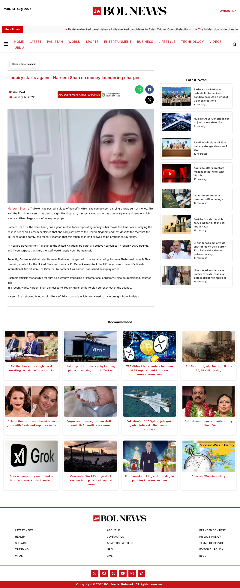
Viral (19, 555)
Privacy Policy (210, 536)
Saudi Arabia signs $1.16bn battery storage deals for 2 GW (210, 146)
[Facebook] (104, 573)
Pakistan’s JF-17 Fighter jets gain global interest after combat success (150, 425)
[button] (139, 89)
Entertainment (118, 41)
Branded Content (212, 530)
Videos (215, 41)
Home (19, 41)
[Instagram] (132, 573)
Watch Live (228, 11)
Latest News (24, 530)
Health (20, 536)
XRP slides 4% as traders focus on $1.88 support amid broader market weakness (149, 370)
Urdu (19, 47)
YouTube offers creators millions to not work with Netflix (209, 171)
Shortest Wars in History (209, 476)
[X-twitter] (113, 573)
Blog (202, 555)
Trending (21, 549)
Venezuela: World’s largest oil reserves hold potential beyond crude (90, 480)
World (74, 41)
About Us (113, 530)
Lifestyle (167, 41)
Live (109, 555)
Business (145, 41)
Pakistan (55, 41)
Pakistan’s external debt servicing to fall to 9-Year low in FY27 (210, 223)
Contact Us (115, 536)
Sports (92, 41)
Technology (192, 41)
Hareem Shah (17, 208)
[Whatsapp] (94, 573)
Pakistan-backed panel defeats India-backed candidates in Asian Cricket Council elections (118, 29)
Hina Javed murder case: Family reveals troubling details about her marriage (210, 274)
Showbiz (21, 543)
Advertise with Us (120, 543)
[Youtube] (123, 573)
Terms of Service (211, 543)
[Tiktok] (141, 573)
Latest (35, 41)
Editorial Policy (211, 549)
